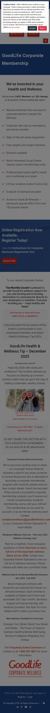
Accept (32, 28)
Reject (42, 28)
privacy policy (14, 27)
